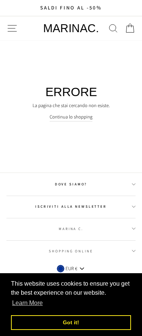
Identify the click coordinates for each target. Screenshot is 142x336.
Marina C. (71, 228)
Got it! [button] (71, 322)
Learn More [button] (27, 303)
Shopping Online (71, 251)
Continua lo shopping (71, 117)
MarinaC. (71, 28)
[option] (71, 8)
